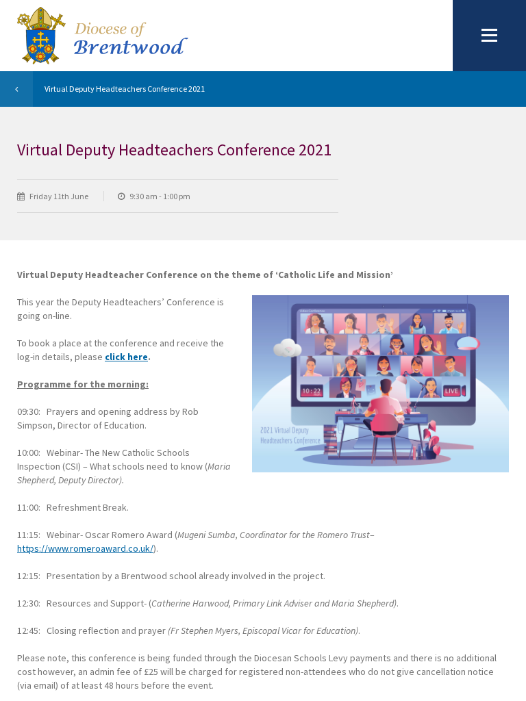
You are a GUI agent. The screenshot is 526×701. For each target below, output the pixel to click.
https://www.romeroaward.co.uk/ (85, 548)
